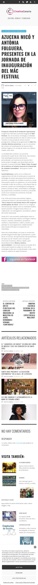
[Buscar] (3, 2)
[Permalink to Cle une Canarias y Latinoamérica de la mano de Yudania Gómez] (19, 412)
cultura (9, 285)
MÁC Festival (5, 290)
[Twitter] (27, 2)
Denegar (19, 573)
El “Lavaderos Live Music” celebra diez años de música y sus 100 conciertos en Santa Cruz (18, 346)
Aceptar (19, 567)
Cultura (5, 31)
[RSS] (23, 2)
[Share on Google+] (31, 85)
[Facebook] (19, 2)
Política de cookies (8, 582)
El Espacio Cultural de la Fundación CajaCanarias (15, 288)
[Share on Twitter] (28, 85)
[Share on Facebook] (25, 85)
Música (23, 31)
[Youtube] (30, 2)
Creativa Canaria (8, 351)
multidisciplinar (14, 31)
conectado (19, 443)
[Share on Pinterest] (35, 85)
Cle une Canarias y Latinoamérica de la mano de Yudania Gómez (16, 398)
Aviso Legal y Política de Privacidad (25, 582)
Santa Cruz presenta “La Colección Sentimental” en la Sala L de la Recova (16, 372)
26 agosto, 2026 (18, 351)
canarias (4, 285)
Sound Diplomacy (14, 290)
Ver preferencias (19, 578)
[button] (35, 547)
